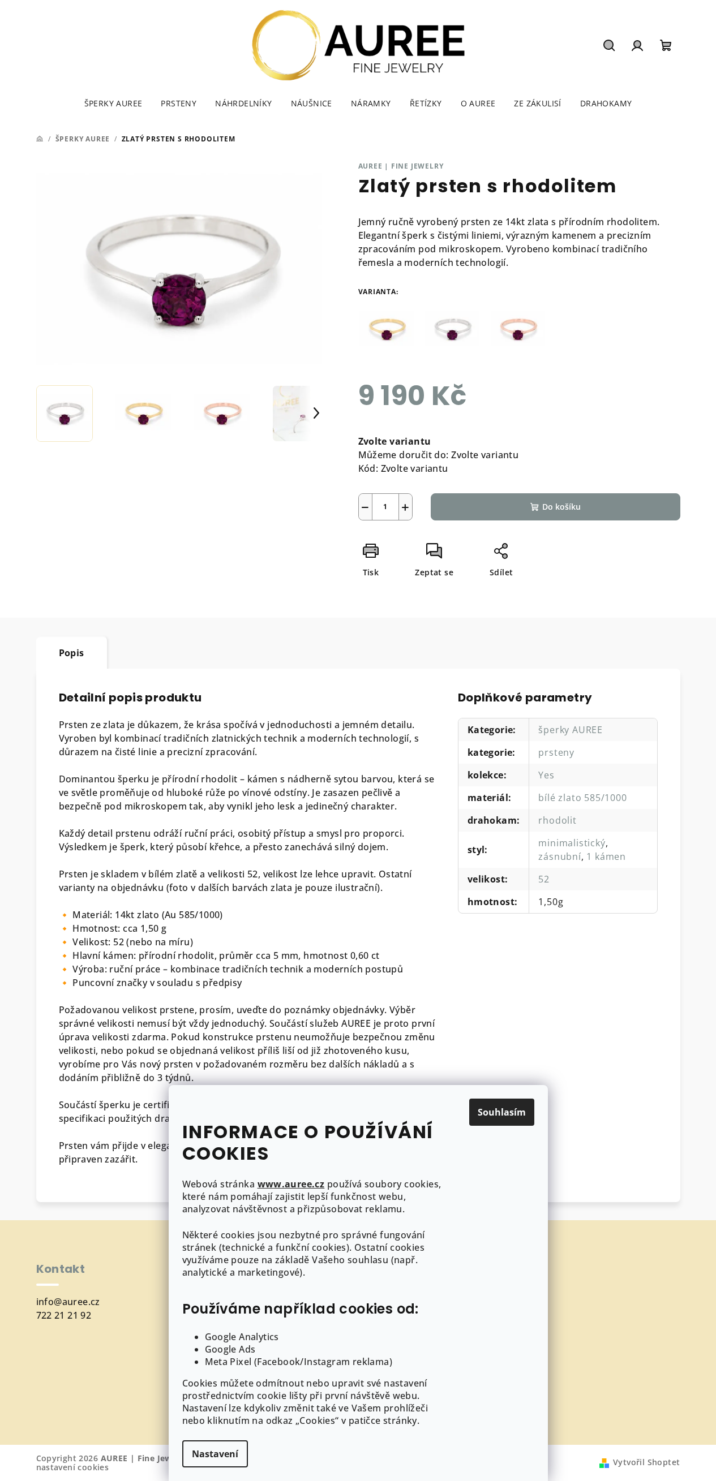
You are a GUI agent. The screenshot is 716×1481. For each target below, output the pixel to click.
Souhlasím (502, 1112)
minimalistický (571, 843)
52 (544, 879)
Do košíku (561, 506)
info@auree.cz (68, 1301)
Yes (546, 775)
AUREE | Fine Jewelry (401, 166)
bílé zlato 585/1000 (582, 797)
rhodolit (557, 820)
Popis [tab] (71, 653)
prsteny (556, 752)
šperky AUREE (570, 730)
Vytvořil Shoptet (646, 1462)
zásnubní (559, 856)
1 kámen (606, 856)
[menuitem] (113, 104)
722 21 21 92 (64, 1315)
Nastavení (215, 1454)
